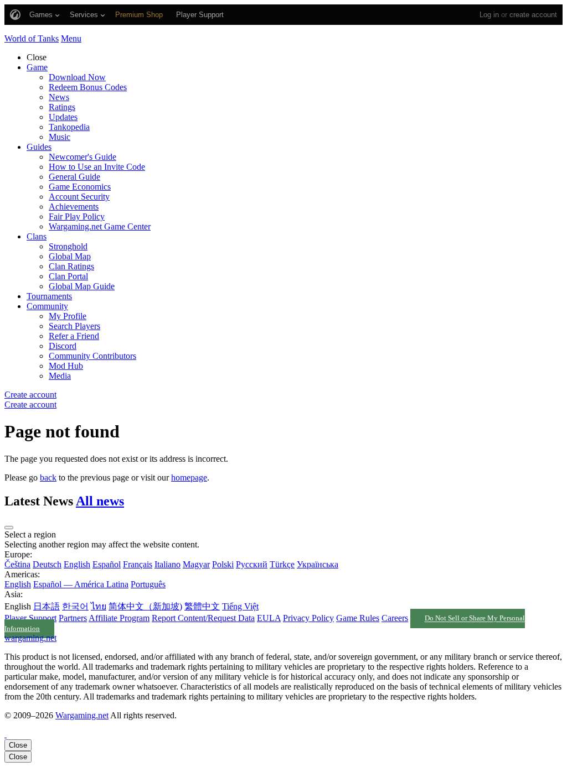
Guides (39, 147)
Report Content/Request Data (203, 618)
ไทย (98, 606)
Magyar (196, 564)
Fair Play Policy (77, 216)
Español (106, 564)
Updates (63, 117)
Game (37, 67)
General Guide (74, 176)
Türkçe (282, 564)
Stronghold (68, 246)
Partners (73, 618)
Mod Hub (66, 366)
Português (148, 584)
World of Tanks (31, 38)
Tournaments (49, 296)
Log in (489, 15)
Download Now (77, 77)
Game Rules (357, 618)
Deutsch (47, 564)
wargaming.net (30, 638)
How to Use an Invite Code (97, 166)
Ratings (62, 107)
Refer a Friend (74, 336)
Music (59, 137)
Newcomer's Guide (82, 156)
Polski (223, 564)
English (77, 564)
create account (533, 15)
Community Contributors (92, 356)
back (48, 477)
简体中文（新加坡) (145, 606)
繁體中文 (202, 606)
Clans (37, 236)
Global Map (70, 256)
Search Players (74, 326)
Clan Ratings (71, 266)
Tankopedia (69, 127)
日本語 (46, 606)
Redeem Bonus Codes (88, 87)
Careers (395, 618)
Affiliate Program (119, 618)
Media (60, 375)
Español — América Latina (80, 584)
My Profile (67, 316)
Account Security (79, 196)
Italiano (167, 564)
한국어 (75, 606)
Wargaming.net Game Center (100, 226)
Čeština (17, 564)
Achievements (74, 206)
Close (18, 745)
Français (137, 564)
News (59, 97)
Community (47, 306)
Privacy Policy (308, 618)
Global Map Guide (82, 286)
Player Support (30, 618)
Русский (251, 564)
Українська (317, 564)
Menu (71, 38)
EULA (269, 618)
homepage (189, 477)
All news (100, 501)
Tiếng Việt (240, 606)
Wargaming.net (82, 715)
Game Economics (80, 186)
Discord (62, 346)
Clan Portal (68, 276)
